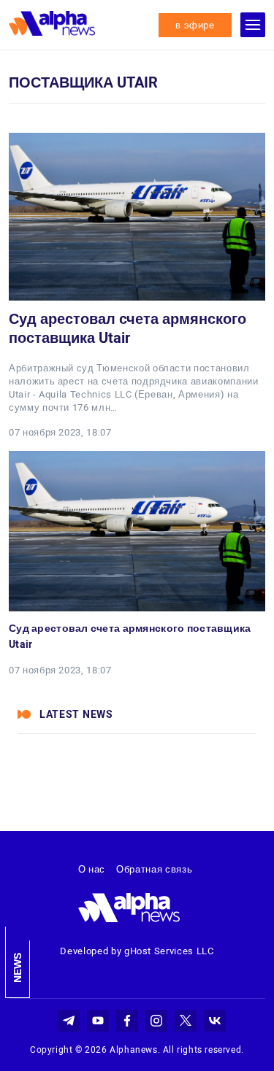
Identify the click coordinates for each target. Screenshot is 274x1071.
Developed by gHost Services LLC (136, 951)
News (17, 968)
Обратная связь (154, 869)
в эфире (195, 25)
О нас (91, 869)
